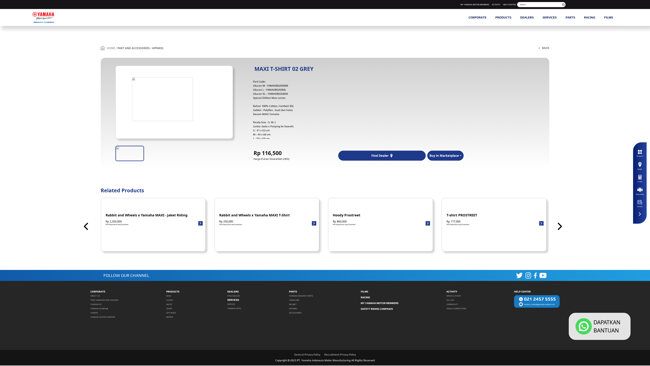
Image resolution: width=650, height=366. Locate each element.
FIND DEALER (233, 296)
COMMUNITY (452, 304)
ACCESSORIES (295, 313)
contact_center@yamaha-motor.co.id (539, 304)
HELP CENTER (509, 4)
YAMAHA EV (96, 304)
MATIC (169, 304)
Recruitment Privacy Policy (340, 354)
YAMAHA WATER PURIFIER (102, 317)
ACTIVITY (496, 4)
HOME (111, 48)
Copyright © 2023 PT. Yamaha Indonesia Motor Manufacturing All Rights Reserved (325, 360)
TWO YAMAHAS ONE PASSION (104, 300)
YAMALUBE (294, 300)
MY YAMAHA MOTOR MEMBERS (474, 4)
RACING (365, 297)
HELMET (293, 304)
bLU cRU (450, 300)
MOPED (169, 317)
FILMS (364, 291)
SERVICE (231, 304)
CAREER (94, 313)
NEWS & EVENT (453, 296)
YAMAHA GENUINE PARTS (301, 296)
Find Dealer (380, 156)
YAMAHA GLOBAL (98, 308)
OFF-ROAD (171, 313)
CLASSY (169, 300)
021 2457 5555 (540, 299)
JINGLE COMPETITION (456, 308)
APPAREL (158, 48)
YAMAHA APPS (234, 308)
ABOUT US (95, 296)
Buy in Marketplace (444, 156)
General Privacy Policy (307, 354)
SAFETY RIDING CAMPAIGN (377, 308)
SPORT (169, 308)
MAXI (168, 296)
